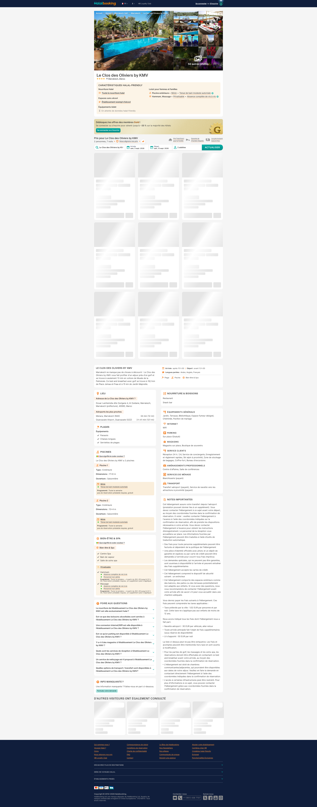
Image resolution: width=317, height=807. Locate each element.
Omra (96, 751)
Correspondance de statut (137, 745)
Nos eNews (164, 751)
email (175, 798)
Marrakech (135, 13)
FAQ (128, 755)
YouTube (215, 798)
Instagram (221, 798)
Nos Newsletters (166, 748)
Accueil (99, 13)
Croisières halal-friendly (201, 751)
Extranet (195, 755)
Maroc (108, 13)
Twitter (205, 798)
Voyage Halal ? (100, 748)
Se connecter (201, 3)
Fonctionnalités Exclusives (202, 758)
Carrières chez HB (199, 748)
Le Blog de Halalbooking (169, 745)
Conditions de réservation (137, 748)
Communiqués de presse (169, 755)
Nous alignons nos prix (103, 755)
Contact (130, 758)
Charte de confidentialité (137, 751)
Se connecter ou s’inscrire (108, 130)
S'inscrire (214, 3)
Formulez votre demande (107, 691)
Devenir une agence (167, 758)
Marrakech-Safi (121, 13)
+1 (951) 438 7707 (191, 797)
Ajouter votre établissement (203, 745)
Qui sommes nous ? (102, 745)
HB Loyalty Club (144, 3)
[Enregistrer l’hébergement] (99, 65)
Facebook (210, 798)
